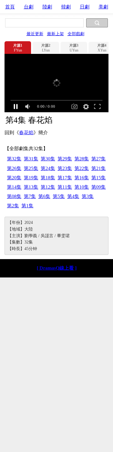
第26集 (14, 168)
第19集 (31, 177)
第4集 (73, 196)
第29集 (65, 158)
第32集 (14, 158)
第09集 (98, 187)
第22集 (81, 168)
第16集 (81, 177)
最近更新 (35, 33)
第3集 (88, 196)
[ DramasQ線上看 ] (57, 268)
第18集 (48, 177)
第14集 (14, 187)
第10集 (81, 187)
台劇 (28, 6)
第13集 (31, 187)
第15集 (98, 177)
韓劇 (66, 6)
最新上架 (55, 33)
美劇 (103, 6)
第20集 (14, 177)
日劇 (84, 6)
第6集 (44, 196)
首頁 (10, 6)
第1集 (27, 205)
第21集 (98, 168)
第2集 (13, 205)
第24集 (48, 168)
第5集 (59, 196)
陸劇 (47, 6)
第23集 (65, 168)
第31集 (31, 158)
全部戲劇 (75, 33)
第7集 (30, 196)
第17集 (65, 177)
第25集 (31, 168)
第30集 (48, 158)
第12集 (48, 187)
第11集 (65, 187)
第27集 (98, 158)
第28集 (81, 158)
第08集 (14, 196)
